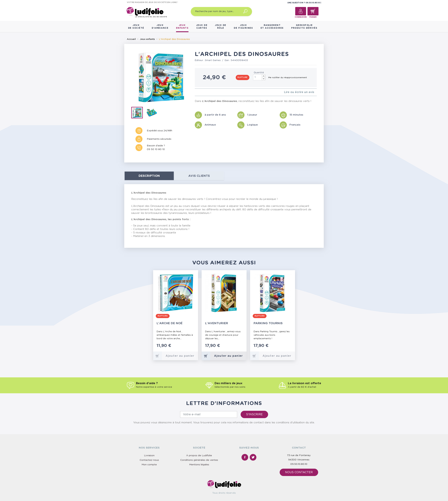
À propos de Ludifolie (199, 455)
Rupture (242, 77)
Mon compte (149, 464)
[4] (204, 92)
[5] (207, 92)
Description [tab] (149, 175)
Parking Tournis (268, 323)
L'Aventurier (216, 323)
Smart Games (213, 60)
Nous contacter (299, 472)
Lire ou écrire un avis (299, 92)
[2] (199, 92)
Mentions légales (199, 464)
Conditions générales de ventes (199, 460)
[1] (196, 92)
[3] (201, 92)
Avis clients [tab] (199, 175)
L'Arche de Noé (170, 323)
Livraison (149, 455)
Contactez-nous (149, 460)
